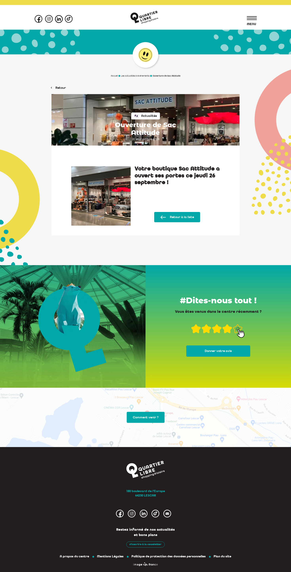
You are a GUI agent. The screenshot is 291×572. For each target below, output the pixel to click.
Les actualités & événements (135, 75)
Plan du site (222, 556)
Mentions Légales (110, 556)
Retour (60, 88)
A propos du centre (74, 556)
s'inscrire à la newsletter (145, 544)
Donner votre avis (218, 351)
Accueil (114, 75)
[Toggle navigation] (250, 19)
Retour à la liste (182, 217)
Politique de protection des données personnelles (168, 556)
